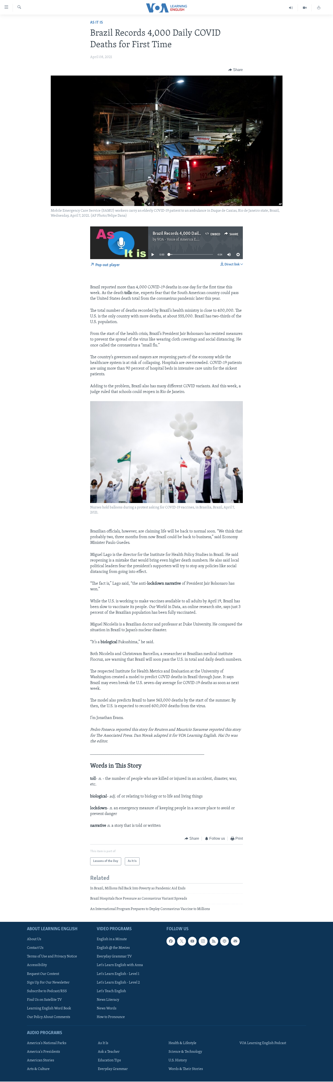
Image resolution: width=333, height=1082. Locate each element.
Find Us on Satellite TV (44, 1000)
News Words (106, 1008)
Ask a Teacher (109, 1052)
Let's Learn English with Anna (120, 965)
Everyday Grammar (113, 1069)
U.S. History (178, 1060)
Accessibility (37, 965)
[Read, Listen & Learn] (319, 7)
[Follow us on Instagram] (203, 941)
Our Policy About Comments (48, 1017)
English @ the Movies (113, 948)
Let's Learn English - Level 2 (118, 982)
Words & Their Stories (186, 1069)
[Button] (235, 70)
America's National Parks (46, 1043)
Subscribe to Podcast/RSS (47, 991)
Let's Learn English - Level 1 (118, 974)
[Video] (305, 7)
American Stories (40, 1060)
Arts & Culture (38, 1069)
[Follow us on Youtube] (192, 941)
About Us (34, 939)
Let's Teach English (111, 991)
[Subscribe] (235, 941)
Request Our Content (43, 974)
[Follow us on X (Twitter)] (181, 941)
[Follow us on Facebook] (170, 941)
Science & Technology (185, 1052)
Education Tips (109, 1060)
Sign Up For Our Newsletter (48, 982)
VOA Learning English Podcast (262, 1043)
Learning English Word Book (49, 1008)
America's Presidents (43, 1052)
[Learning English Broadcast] (291, 7)
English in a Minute (112, 939)
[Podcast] (224, 941)
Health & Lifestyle (182, 1043)
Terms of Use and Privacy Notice (52, 956)
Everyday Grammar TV (114, 956)
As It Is (96, 23)
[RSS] (214, 941)
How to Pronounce (111, 1017)
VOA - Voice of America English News (186, 239)
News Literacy (108, 1000)
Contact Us (35, 948)
